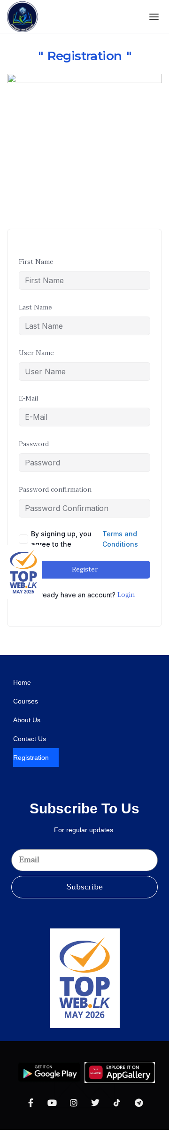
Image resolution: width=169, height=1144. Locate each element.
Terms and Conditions (120, 539)
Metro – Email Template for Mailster (97, 652)
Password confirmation (55, 489)
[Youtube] (52, 1102)
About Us (26, 720)
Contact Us (29, 738)
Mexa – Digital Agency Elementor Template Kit (89, 653)
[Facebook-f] (30, 1102)
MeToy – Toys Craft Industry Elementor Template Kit (69, 652)
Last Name (35, 307)
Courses (25, 701)
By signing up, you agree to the (84, 539)
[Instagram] (73, 1102)
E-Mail (28, 398)
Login (126, 595)
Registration (31, 757)
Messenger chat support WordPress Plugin (17, 652)
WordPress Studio (8, 652)
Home (22, 682)
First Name (36, 261)
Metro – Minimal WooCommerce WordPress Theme (111, 652)
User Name (36, 353)
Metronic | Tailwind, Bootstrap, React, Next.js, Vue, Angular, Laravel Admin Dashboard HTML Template (136, 652)
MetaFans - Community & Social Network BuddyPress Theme (34, 652)
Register (85, 569)
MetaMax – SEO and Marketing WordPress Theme (52, 652)
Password (34, 444)
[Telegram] (138, 1102)
